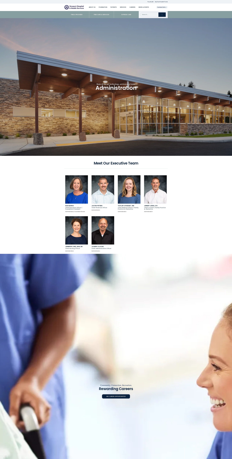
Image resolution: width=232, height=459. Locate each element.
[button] (92, 7)
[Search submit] (162, 14)
